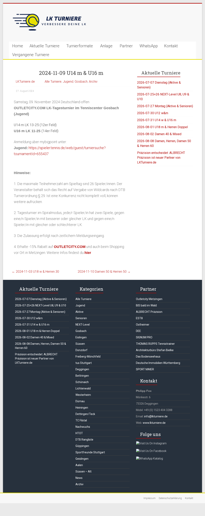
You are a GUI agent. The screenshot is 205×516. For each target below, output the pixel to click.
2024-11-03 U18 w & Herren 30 (35, 271)
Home (17, 46)
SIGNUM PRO (144, 337)
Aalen (79, 465)
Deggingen (82, 369)
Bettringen (82, 375)
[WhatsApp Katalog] (149, 458)
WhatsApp (149, 46)
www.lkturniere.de (154, 422)
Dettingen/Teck (85, 414)
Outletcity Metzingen (149, 299)
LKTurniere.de (25, 81)
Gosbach (81, 81)
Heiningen (81, 407)
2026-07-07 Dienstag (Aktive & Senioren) (41, 299)
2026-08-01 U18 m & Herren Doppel (162, 127)
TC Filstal (81, 420)
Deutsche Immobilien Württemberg (158, 362)
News (78, 477)
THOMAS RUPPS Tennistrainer (155, 343)
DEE (138, 331)
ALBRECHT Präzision (149, 311)
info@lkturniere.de (156, 416)
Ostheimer (142, 324)
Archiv (93, 81)
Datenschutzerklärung (170, 498)
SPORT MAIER (145, 369)
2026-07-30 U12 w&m (152, 113)
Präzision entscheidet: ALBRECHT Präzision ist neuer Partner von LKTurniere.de (161, 157)
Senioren (81, 318)
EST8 (139, 318)
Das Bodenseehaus (148, 356)
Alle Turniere (53, 81)
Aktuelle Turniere (44, 46)
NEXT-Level (82, 324)
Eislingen (81, 337)
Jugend (68, 81)
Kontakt (171, 46)
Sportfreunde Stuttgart (90, 452)
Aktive (79, 311)
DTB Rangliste (84, 439)
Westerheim (83, 394)
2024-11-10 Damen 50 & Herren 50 (104, 271)
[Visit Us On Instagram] (151, 443)
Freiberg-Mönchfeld (87, 356)
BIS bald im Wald (146, 305)
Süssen (80, 343)
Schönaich (82, 382)
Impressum (150, 498)
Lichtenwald (83, 388)
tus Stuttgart (83, 362)
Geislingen (81, 458)
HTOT (79, 433)
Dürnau (80, 401)
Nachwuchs (82, 426)
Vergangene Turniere (30, 54)
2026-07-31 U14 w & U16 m (156, 120)
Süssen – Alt (83, 471)
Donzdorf (81, 350)
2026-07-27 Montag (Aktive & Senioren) (165, 106)
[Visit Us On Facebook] (151, 451)
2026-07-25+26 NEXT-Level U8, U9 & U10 (40, 305)
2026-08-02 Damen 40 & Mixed (159, 134)
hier (87, 253)
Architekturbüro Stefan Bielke (155, 350)
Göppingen (82, 446)
